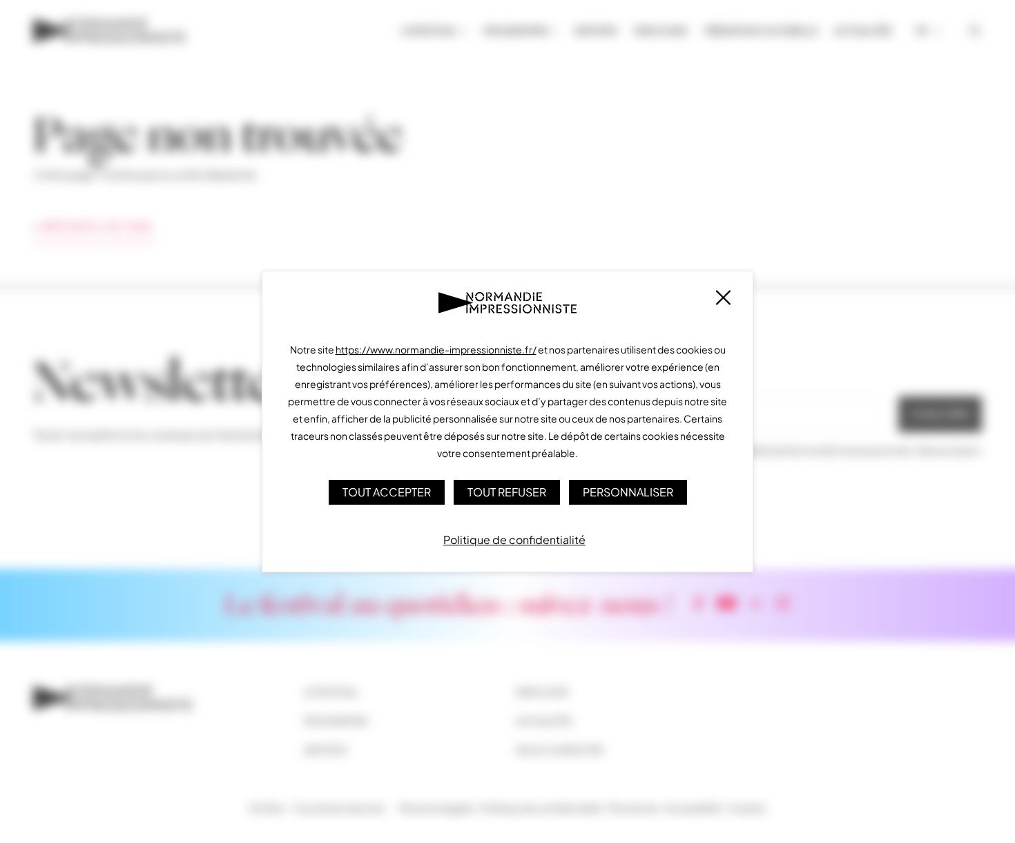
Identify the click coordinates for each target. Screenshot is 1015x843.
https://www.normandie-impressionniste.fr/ (436, 349)
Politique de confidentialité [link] (514, 539)
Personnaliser (628, 492)
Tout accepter (386, 492)
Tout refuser (506, 492)
